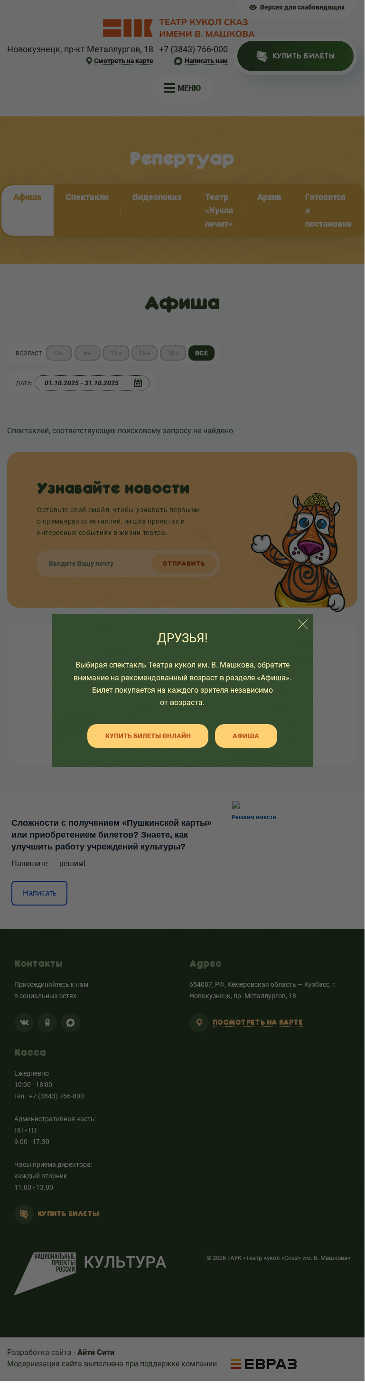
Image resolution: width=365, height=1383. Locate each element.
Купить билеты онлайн (148, 736)
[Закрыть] (303, 624)
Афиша (246, 736)
